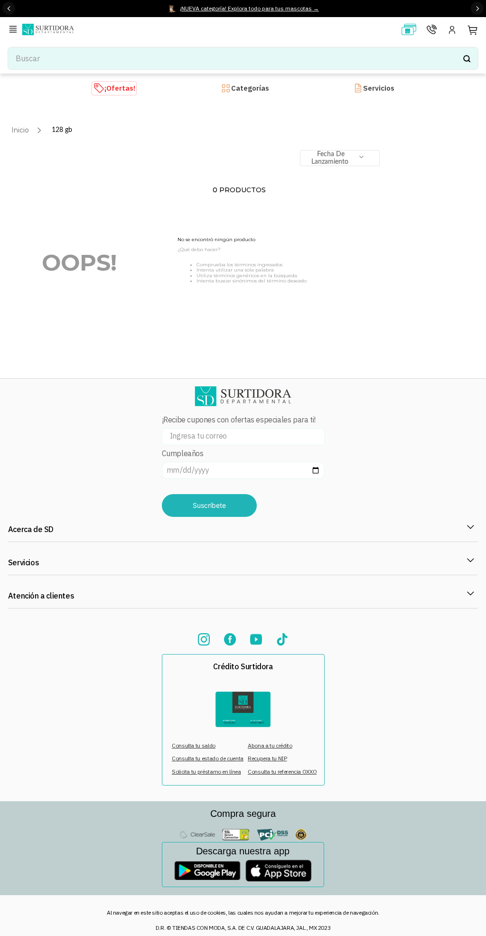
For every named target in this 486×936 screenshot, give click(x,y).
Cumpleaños (183, 453)
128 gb (62, 130)
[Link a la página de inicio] (20, 130)
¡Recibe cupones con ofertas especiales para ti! (239, 419)
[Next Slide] (477, 8)
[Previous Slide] (8, 8)
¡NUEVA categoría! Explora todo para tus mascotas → (249, 8)
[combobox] (243, 58)
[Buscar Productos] (466, 58)
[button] (15, 30)
